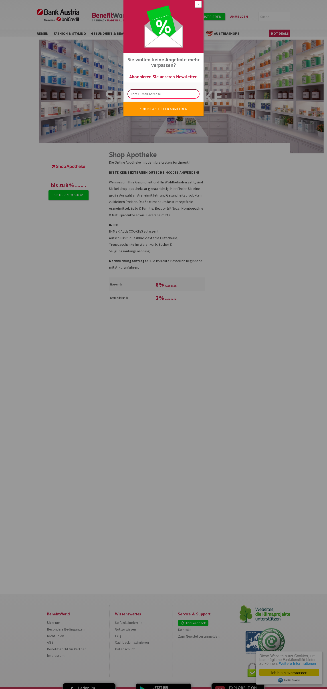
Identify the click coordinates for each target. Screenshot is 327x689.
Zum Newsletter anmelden (163, 108)
